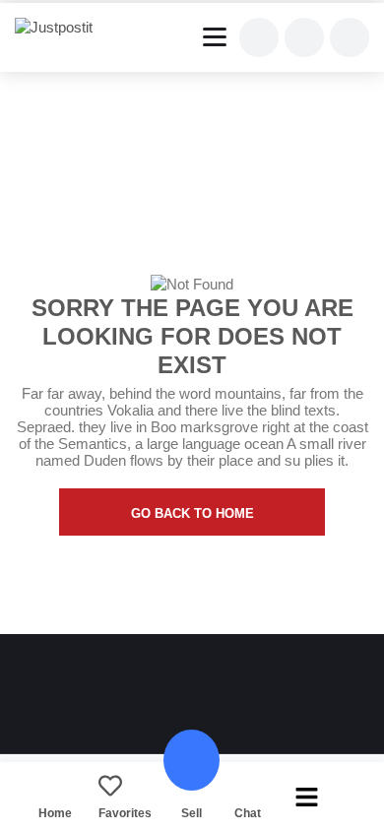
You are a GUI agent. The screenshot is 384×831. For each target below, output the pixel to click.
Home (55, 812)
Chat (247, 812)
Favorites (125, 812)
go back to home (192, 513)
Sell (191, 812)
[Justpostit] (61, 27)
